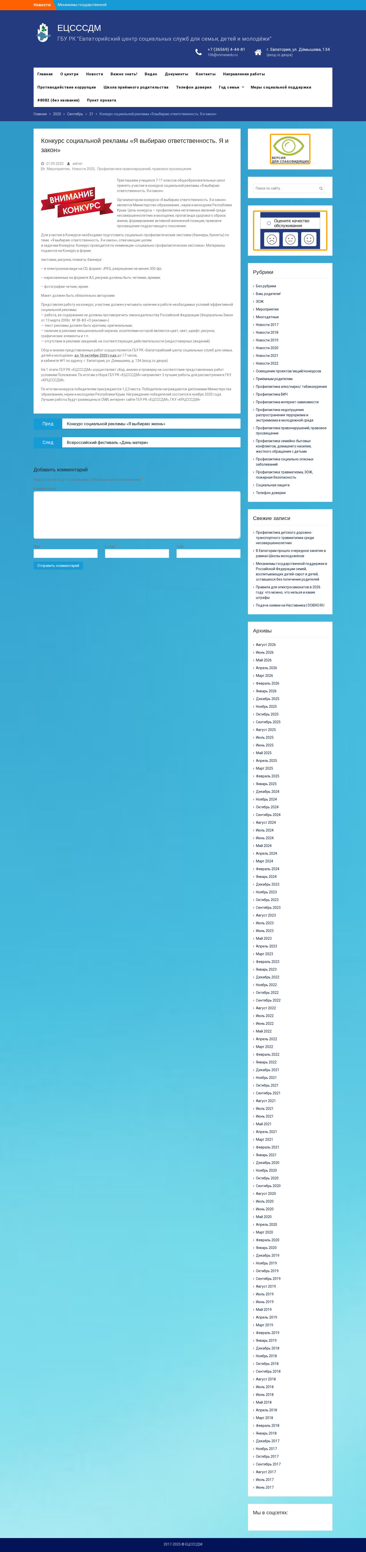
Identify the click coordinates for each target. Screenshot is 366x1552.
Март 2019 (264, 1325)
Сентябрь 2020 (268, 1186)
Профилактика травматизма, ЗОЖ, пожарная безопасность (284, 474)
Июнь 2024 (265, 838)
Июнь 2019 (265, 1302)
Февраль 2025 (267, 776)
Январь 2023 (266, 969)
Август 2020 (266, 1194)
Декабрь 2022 (267, 977)
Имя (38, 546)
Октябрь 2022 (267, 993)
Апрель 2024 (266, 853)
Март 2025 (264, 768)
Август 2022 (266, 1008)
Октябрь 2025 (267, 714)
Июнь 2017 (265, 1487)
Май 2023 (264, 938)
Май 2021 (264, 1124)
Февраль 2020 (267, 1240)
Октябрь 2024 (267, 807)
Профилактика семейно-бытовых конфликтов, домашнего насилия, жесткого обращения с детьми (283, 446)
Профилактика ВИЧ (272, 394)
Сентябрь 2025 (268, 722)
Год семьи (229, 87)
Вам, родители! (268, 294)
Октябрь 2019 (267, 1271)
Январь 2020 (266, 1248)
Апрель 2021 (266, 1132)
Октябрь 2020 (267, 1178)
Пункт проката (101, 100)
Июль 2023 (265, 923)
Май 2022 (264, 1031)
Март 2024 (264, 861)
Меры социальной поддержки (281, 87)
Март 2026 (264, 676)
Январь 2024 (266, 877)
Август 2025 (266, 730)
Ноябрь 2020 (266, 1170)
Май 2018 (264, 1402)
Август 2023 (266, 915)
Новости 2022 (267, 363)
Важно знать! (124, 74)
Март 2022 (264, 1047)
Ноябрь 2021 (266, 1078)
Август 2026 (266, 645)
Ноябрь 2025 (266, 707)
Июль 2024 (265, 830)
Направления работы (244, 74)
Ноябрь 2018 (266, 1356)
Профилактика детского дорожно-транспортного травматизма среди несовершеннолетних (285, 537)
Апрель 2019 (266, 1317)
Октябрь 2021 (267, 1085)
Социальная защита (273, 485)
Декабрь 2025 (267, 699)
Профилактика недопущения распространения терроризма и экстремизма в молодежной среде (284, 415)
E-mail (111, 546)
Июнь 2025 (265, 745)
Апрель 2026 (266, 668)
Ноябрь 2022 (266, 985)
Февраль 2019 (267, 1333)
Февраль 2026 (267, 683)
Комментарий (45, 489)
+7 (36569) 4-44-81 (226, 49)
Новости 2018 (267, 332)
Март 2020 (264, 1232)
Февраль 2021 (267, 1147)
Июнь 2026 (265, 652)
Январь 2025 (266, 784)
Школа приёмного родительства (136, 87)
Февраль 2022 (267, 1054)
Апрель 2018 (266, 1410)
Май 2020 (264, 1217)
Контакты (206, 74)
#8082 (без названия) (58, 100)
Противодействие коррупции (66, 87)
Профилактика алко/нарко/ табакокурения (291, 387)
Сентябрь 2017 (268, 1464)
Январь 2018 (266, 1433)
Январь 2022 (266, 1062)
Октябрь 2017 (267, 1456)
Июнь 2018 (265, 1395)
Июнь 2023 (265, 931)
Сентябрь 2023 (268, 908)
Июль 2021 (265, 1109)
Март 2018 (264, 1418)
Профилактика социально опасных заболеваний (284, 461)
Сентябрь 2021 (268, 1093)
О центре (69, 74)
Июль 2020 (265, 1201)
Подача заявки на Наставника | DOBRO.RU (290, 605)
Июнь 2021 (265, 1116)
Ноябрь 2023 (266, 892)
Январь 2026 (266, 691)
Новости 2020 (83, 169)
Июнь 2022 (265, 1024)
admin (77, 164)
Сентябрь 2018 (268, 1371)
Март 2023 (264, 954)
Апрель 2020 (266, 1225)
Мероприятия (58, 169)
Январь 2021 (266, 1155)
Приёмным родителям (274, 379)
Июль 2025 (265, 737)
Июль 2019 (265, 1294)
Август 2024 (266, 823)
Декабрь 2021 (267, 1070)
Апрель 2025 (266, 761)
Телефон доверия (194, 87)
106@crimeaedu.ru (223, 55)
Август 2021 (266, 1101)
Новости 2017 (267, 325)
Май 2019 (264, 1310)
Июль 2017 (265, 1480)
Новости (94, 74)
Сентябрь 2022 (268, 1000)
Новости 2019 (267, 340)
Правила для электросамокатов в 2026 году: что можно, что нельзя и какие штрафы (288, 592)
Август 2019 (266, 1286)
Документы (176, 74)
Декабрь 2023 (267, 884)
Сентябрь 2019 (268, 1279)
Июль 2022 (265, 1016)
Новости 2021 (267, 356)
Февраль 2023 (267, 962)
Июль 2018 (265, 1387)
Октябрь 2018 (267, 1364)
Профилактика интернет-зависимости (287, 402)
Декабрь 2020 (267, 1163)
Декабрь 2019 (267, 1255)
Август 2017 (266, 1472)
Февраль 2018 (267, 1426)
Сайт (180, 546)
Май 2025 (264, 753)
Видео (151, 74)
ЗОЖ (260, 302)
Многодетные (267, 317)
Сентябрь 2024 (268, 815)
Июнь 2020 (265, 1209)
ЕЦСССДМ (79, 28)
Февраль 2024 (267, 869)
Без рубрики (266, 286)
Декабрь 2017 (267, 1441)
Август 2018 (266, 1379)
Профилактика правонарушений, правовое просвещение (144, 169)
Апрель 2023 (266, 946)
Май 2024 (264, 846)
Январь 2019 (266, 1341)
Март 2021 (264, 1139)
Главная (45, 74)
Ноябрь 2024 (266, 799)
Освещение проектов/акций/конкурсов (288, 371)
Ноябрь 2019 (266, 1263)
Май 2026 (264, 660)
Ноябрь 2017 (266, 1449)
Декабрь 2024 (267, 792)
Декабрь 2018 (267, 1348)
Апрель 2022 (266, 1039)
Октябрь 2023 (267, 900)
